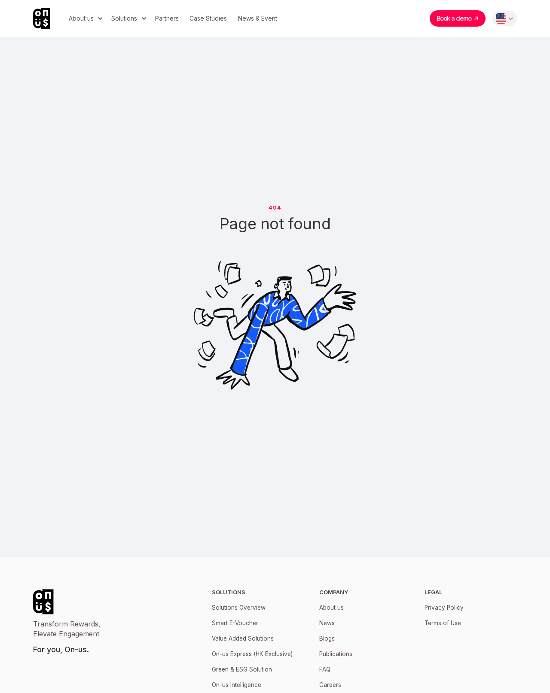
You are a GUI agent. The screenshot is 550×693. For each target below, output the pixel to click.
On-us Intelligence (236, 684)
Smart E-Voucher (235, 623)
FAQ (324, 669)
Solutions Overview (239, 607)
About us (331, 607)
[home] (48, 18)
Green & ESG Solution (242, 669)
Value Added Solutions (243, 638)
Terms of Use (443, 623)
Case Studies (208, 18)
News (327, 623)
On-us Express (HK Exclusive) (252, 653)
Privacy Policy (444, 607)
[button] (84, 18)
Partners (167, 18)
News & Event (257, 18)
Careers (330, 684)
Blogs (327, 638)
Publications (335, 653)
